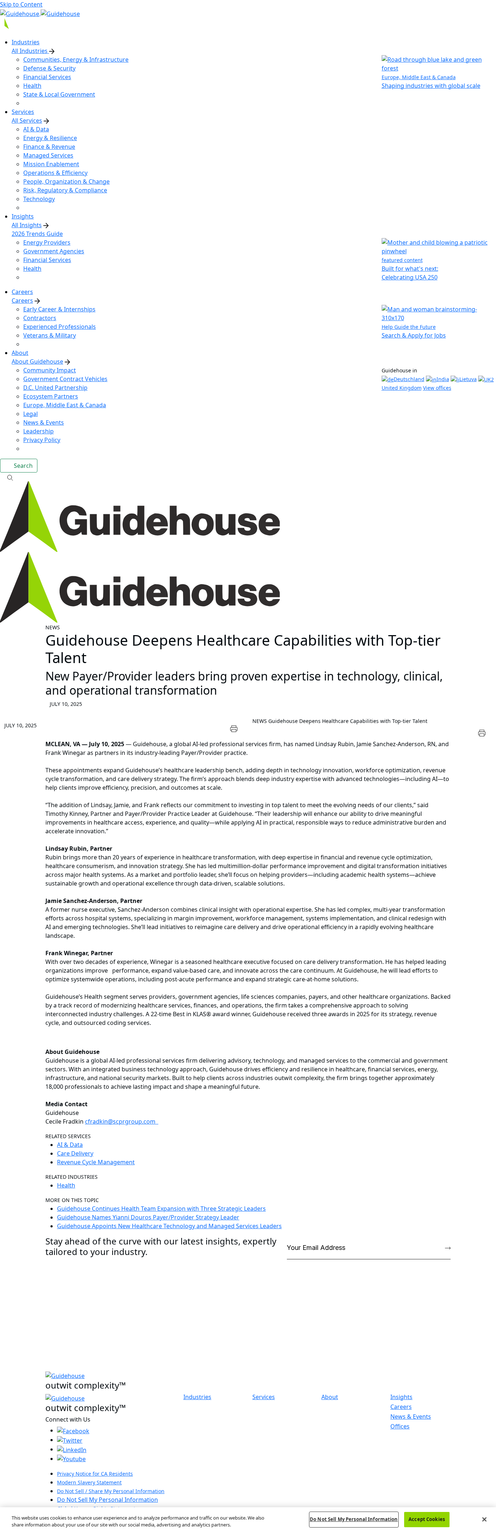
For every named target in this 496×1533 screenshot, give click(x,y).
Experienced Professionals (59, 327)
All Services (27, 120)
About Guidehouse (37, 361)
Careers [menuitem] (22, 292)
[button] (248, 477)
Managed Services (48, 155)
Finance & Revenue (49, 147)
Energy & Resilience (50, 138)
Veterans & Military (49, 335)
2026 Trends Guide (37, 234)
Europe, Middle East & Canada (64, 405)
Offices (400, 1426)
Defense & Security (49, 68)
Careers (22, 300)
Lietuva (468, 379)
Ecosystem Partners (50, 396)
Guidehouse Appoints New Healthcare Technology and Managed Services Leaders (169, 1226)
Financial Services (47, 77)
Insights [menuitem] (23, 216)
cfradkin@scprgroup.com (121, 1121)
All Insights (27, 225)
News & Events (43, 422)
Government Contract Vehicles (65, 379)
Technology (39, 199)
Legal (30, 414)
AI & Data (36, 129)
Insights (401, 1397)
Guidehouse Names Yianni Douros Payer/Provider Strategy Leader (148, 1217)
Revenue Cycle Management (96, 1162)
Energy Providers (46, 242)
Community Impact (49, 370)
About (329, 1397)
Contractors (39, 318)
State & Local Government (59, 94)
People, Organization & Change (66, 181)
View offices (437, 387)
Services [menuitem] (23, 112)
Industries (197, 1397)
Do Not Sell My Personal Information (107, 1500)
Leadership (38, 431)
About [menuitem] (20, 353)
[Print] (234, 728)
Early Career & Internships (59, 309)
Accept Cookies (426, 1519)
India (442, 379)
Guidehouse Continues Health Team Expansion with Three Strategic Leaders (161, 1209)
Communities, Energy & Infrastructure (76, 60)
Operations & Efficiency (55, 173)
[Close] (484, 1519)
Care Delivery (75, 1153)
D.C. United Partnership (55, 388)
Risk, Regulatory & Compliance (65, 190)
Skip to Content (21, 4)
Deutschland (409, 379)
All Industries (30, 51)
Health (32, 86)
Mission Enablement (51, 164)
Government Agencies (53, 251)
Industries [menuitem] (26, 42)
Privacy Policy (41, 440)
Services (263, 1397)
